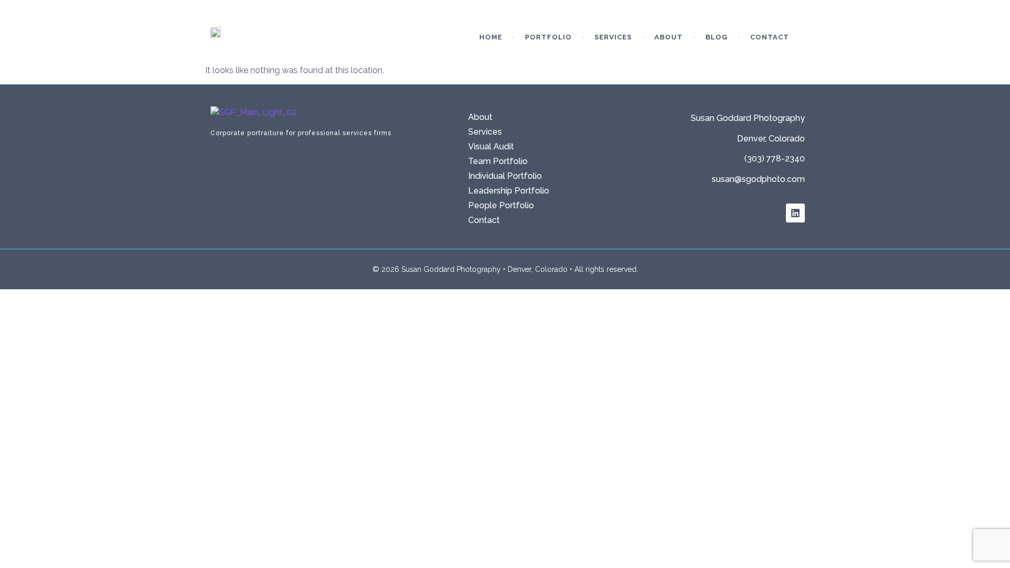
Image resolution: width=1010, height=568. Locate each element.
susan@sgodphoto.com (758, 179)
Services (613, 37)
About (668, 37)
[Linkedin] (795, 213)
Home (490, 37)
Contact (769, 37)
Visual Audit (491, 146)
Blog (716, 37)
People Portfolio (501, 205)
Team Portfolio (498, 161)
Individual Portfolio (505, 176)
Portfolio (548, 37)
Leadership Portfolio (508, 191)
